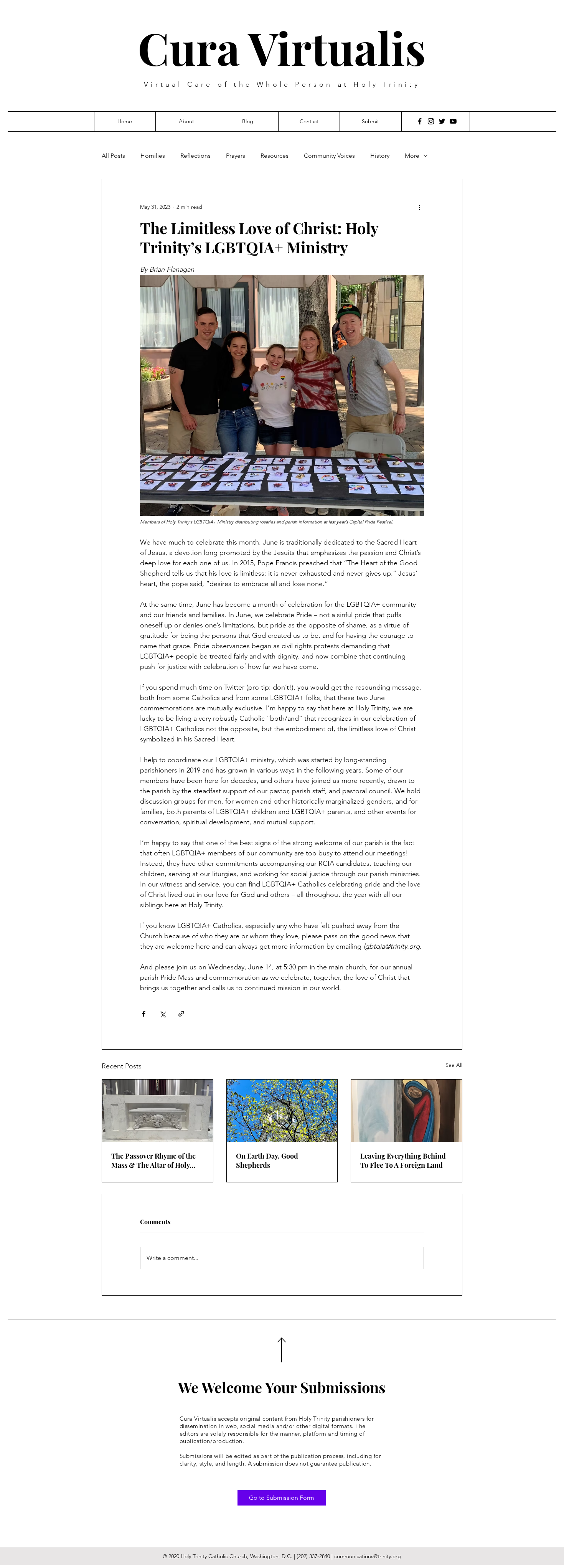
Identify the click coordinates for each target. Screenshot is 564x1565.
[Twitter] (442, 121)
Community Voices (329, 155)
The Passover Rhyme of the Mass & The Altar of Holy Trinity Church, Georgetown (156, 1160)
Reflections (195, 155)
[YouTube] (453, 121)
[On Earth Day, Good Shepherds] (282, 1111)
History (379, 155)
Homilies (152, 155)
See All (453, 1064)
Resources (275, 155)
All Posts (113, 155)
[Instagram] (431, 121)
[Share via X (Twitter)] (162, 1013)
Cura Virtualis (282, 47)
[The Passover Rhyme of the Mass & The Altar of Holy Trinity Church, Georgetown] (157, 1111)
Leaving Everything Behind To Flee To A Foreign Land (403, 1160)
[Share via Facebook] (143, 1013)
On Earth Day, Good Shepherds (267, 1160)
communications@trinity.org (367, 1556)
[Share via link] (181, 1013)
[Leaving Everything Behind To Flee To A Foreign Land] (406, 1111)
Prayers (235, 155)
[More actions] (419, 206)
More (412, 155)
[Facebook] (420, 121)
